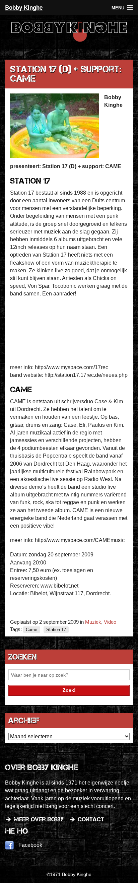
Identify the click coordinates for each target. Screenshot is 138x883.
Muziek (93, 622)
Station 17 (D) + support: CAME (65, 74)
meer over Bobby (39, 819)
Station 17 (56, 629)
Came (31, 629)
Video (110, 622)
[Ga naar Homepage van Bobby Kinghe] (69, 41)
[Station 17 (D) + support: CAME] (54, 126)
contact (91, 819)
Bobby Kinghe (24, 7)
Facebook (30, 845)
